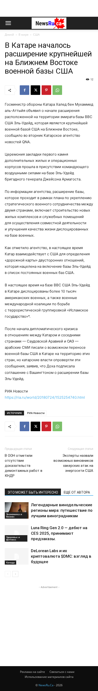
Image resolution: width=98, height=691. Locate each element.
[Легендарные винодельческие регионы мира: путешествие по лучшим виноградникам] (17, 510)
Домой (9, 35)
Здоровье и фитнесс (13, 538)
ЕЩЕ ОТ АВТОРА (77, 492)
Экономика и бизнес (14, 515)
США (36, 35)
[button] (8, 23)
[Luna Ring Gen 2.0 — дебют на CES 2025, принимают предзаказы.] (17, 533)
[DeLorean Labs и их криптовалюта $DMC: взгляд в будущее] (17, 556)
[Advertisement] (49, 8)
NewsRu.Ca (46, 685)
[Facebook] (24, 90)
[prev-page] (8, 574)
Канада (10, 562)
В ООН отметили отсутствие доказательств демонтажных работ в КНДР (23, 465)
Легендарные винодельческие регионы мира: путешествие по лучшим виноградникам (62, 510)
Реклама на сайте (32, 672)
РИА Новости (35, 413)
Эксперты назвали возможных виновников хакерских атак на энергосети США (73, 463)
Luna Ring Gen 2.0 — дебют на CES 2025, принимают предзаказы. (59, 533)
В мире (24, 35)
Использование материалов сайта (49, 677)
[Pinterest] (46, 90)
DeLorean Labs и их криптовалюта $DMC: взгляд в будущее (61, 556)
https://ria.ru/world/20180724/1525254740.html (45, 397)
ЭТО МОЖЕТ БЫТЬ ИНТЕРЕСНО (33, 492)
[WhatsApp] (57, 90)
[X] (35, 90)
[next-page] (15, 574)
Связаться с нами (61, 672)
